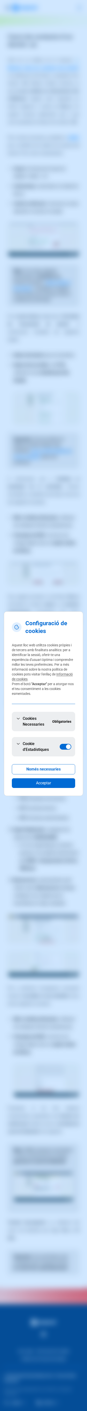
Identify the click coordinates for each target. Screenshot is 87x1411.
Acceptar (43, 783)
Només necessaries (43, 769)
